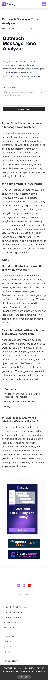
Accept (24, 677)
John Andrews (8, 28)
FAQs (9, 406)
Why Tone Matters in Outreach (21, 401)
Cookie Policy (38, 671)
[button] (44, 4)
